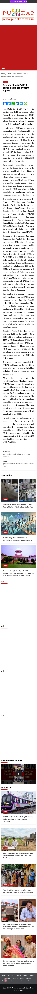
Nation (6, 82)
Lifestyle (7, 978)
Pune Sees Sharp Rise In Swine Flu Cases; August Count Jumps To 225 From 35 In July (18, 891)
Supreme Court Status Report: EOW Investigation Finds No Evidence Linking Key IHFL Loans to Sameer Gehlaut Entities (18, 573)
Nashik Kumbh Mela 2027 (18, 1)
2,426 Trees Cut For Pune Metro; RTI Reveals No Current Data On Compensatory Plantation (18, 819)
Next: (18, 464)
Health (5, 885)
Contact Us (15, 981)
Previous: (16, 454)
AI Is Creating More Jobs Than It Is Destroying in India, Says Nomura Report (17, 539)
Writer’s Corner (28, 975)
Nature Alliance (25, 978)
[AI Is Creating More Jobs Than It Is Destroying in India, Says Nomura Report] (18, 523)
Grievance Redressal (28, 981)
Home (4, 975)
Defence (18, 975)
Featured (15, 978)
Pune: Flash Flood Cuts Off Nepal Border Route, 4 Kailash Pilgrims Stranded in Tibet (18, 506)
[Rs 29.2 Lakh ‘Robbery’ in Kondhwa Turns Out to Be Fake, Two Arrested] (18, 774)
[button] (3, 67)
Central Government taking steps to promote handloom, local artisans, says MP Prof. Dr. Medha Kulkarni (18, 963)
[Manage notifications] (5, 980)
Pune (5, 811)
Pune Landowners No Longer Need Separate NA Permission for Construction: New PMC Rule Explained (18, 855)
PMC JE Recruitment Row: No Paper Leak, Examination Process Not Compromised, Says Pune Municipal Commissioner (18, 926)
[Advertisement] (18, 45)
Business (6, 956)
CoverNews (30, 988)
